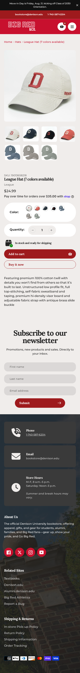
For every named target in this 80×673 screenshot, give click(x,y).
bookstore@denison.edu (29, 14)
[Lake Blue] (62, 208)
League (9, 184)
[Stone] (29, 208)
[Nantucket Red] (37, 208)
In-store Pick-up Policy (21, 627)
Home (8, 42)
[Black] (54, 208)
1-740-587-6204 (56, 14)
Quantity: (17, 229)
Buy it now (16, 264)
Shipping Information (20, 639)
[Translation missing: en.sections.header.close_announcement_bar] (77, 5)
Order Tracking (15, 645)
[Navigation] (72, 26)
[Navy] (45, 208)
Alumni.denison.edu (19, 591)
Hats (18, 42)
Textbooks (12, 578)
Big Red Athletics (17, 597)
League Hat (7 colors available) (44, 42)
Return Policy (14, 633)
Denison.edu (13, 585)
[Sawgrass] (37, 216)
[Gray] (29, 216)
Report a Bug (14, 604)
